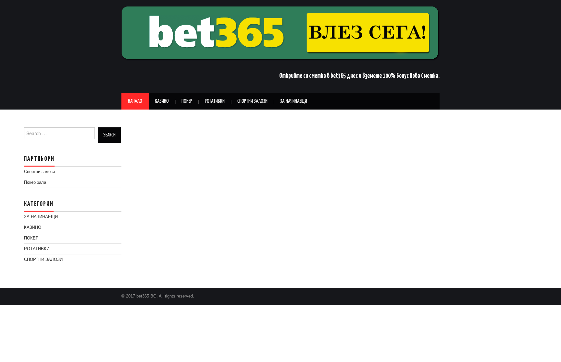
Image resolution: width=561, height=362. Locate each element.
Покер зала (35, 182)
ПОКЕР (186, 101)
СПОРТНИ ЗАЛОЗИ (252, 101)
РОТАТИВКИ (215, 101)
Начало (135, 101)
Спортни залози (39, 171)
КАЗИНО (162, 101)
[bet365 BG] (280, 33)
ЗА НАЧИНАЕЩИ (293, 101)
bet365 (338, 76)
